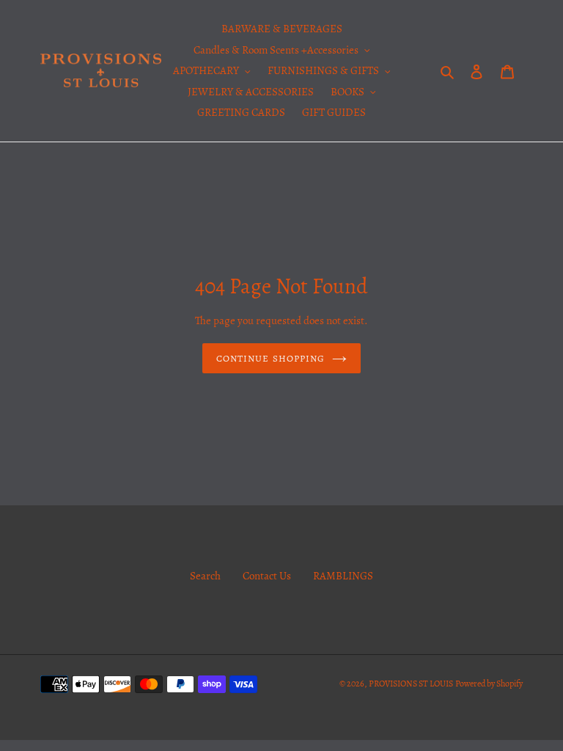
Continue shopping (270, 358)
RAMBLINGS (343, 575)
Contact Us (267, 575)
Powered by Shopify (489, 683)
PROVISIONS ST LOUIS (411, 683)
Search (205, 575)
